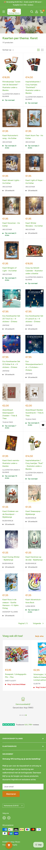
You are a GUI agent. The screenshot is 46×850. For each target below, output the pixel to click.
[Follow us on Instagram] (9, 818)
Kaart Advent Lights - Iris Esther (11, 181)
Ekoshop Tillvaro (10, 612)
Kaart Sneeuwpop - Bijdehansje (34, 512)
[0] (41, 11)
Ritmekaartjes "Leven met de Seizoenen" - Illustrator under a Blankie (11, 86)
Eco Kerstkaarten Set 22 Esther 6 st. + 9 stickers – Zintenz (11, 364)
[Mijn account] (36, 11)
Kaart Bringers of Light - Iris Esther (9, 269)
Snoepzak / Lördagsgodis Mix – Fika (15, 675)
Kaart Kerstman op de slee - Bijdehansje (34, 558)
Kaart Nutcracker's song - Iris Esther (10, 136)
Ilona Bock (30, 606)
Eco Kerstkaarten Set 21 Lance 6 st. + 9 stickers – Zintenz (34, 319)
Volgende (37, 623)
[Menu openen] (3, 12)
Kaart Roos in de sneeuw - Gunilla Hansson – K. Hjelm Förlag (10, 603)
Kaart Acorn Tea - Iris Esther (34, 136)
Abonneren (11, 794)
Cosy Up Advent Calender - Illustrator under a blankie (34, 271)
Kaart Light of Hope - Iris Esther (34, 181)
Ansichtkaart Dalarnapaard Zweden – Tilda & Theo (9, 414)
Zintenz (5, 325)
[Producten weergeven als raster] (38, 50)
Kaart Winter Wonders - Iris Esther (34, 224)
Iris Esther (7, 142)
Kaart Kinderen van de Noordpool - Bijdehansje (10, 514)
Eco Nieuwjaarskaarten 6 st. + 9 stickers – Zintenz (34, 365)
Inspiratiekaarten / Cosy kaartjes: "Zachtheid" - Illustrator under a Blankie (33, 87)
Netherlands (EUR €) (11, 806)
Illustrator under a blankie (11, 95)
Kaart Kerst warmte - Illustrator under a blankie (11, 463)
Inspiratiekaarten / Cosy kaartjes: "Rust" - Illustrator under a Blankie (34, 464)
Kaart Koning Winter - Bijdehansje (11, 558)
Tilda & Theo (7, 422)
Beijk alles (39, 636)
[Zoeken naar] (31, 11)
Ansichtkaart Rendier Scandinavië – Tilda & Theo (34, 413)
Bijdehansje (7, 521)
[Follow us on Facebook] (4, 818)
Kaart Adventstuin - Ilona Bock (34, 601)
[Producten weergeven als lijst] (42, 50)
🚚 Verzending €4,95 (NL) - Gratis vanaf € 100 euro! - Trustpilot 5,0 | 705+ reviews (23, 3)
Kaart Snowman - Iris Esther (11, 224)
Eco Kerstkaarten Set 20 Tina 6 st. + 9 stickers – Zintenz (11, 319)
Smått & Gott (10, 681)
